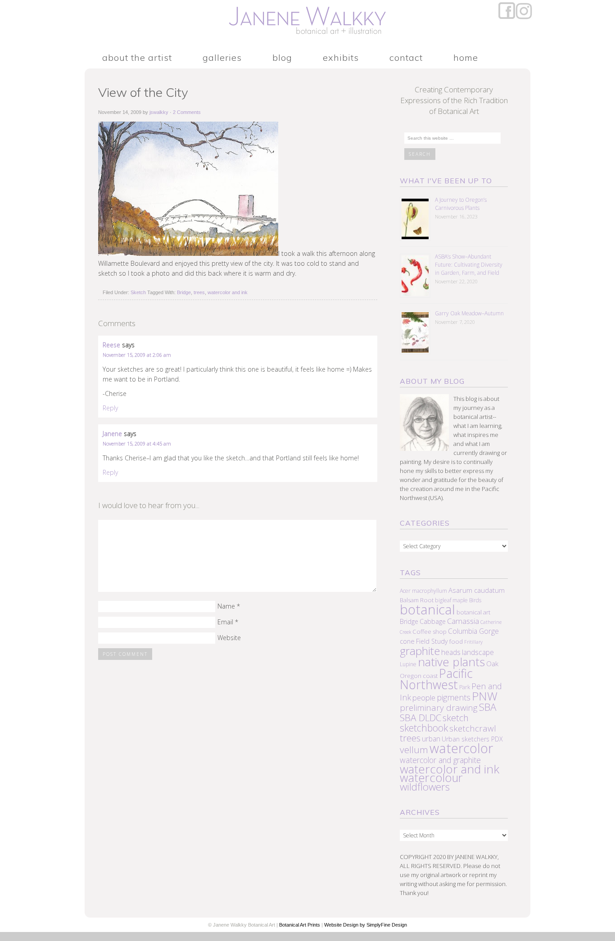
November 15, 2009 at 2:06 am (137, 354)
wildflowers (425, 787)
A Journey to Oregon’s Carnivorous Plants (461, 204)
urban (431, 739)
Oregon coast (419, 676)
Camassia (463, 621)
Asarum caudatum (476, 590)
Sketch (138, 292)
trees (199, 292)
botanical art (473, 612)
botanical (427, 609)
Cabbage (433, 621)
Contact (406, 58)
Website (229, 637)
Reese (111, 345)
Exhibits (341, 58)
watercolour (431, 778)
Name (226, 606)
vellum (414, 749)
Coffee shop (429, 631)
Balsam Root (417, 600)
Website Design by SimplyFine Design (365, 924)
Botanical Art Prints (299, 924)
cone (407, 641)
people (423, 697)
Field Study (432, 641)
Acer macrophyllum (423, 591)
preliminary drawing (439, 708)
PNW (484, 696)
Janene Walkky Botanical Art (307, 22)
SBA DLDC (420, 717)
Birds (475, 600)
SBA (487, 707)
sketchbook (424, 727)
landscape (478, 652)
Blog (282, 58)
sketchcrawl (472, 728)
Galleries (222, 58)
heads (451, 652)
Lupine (408, 664)
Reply (110, 408)
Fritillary (473, 642)
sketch (456, 717)
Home (465, 58)
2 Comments (187, 112)
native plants (451, 662)
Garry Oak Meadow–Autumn (469, 313)
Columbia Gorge (473, 631)
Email (225, 622)
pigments (453, 697)
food (456, 641)
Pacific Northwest (436, 679)
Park (464, 687)
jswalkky (158, 112)
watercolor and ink (228, 292)
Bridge (184, 292)
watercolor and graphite (440, 760)
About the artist (137, 58)
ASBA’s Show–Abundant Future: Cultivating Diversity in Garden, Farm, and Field (468, 265)
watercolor (461, 748)
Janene (112, 433)
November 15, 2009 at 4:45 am (137, 443)
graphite (420, 650)
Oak (492, 663)
